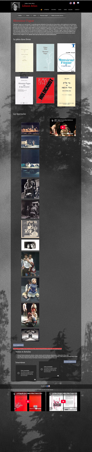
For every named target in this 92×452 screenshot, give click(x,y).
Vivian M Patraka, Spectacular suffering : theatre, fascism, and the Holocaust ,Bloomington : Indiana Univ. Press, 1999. (43, 355)
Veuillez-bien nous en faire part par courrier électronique (42, 34)
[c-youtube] (49, 386)
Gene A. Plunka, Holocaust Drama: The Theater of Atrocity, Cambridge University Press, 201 (37, 357)
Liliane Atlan (29, 5)
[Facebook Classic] (47, 386)
